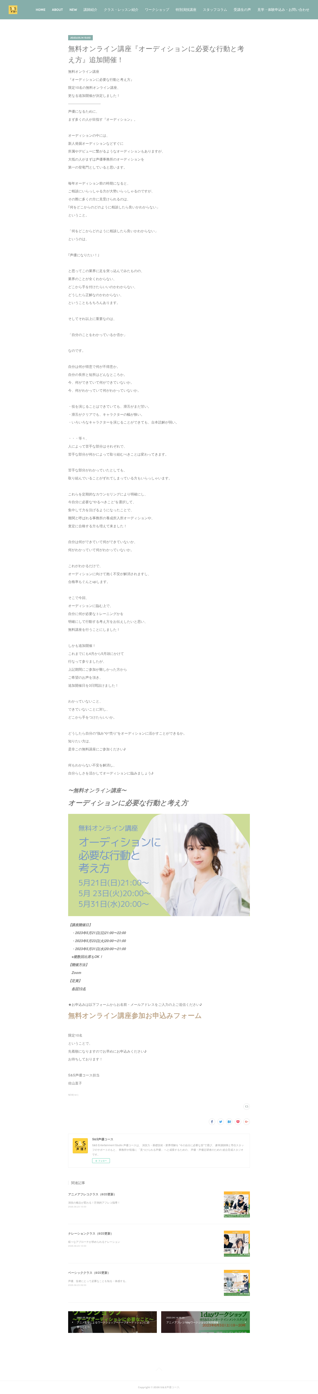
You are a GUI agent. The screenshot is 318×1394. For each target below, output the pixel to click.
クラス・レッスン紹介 (121, 10)
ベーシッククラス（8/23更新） (89, 1272)
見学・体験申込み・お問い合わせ (283, 10)
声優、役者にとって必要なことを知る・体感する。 (98, 1281)
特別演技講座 (186, 10)
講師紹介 (90, 10)
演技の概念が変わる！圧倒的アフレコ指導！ (94, 1202)
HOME (40, 10)
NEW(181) (73, 1094)
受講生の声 (242, 10)
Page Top (159, 1370)
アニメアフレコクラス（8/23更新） (92, 1194)
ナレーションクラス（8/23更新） (91, 1233)
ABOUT (57, 10)
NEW (73, 10)
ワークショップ (157, 10)
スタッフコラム (215, 10)
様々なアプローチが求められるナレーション (94, 1241)
